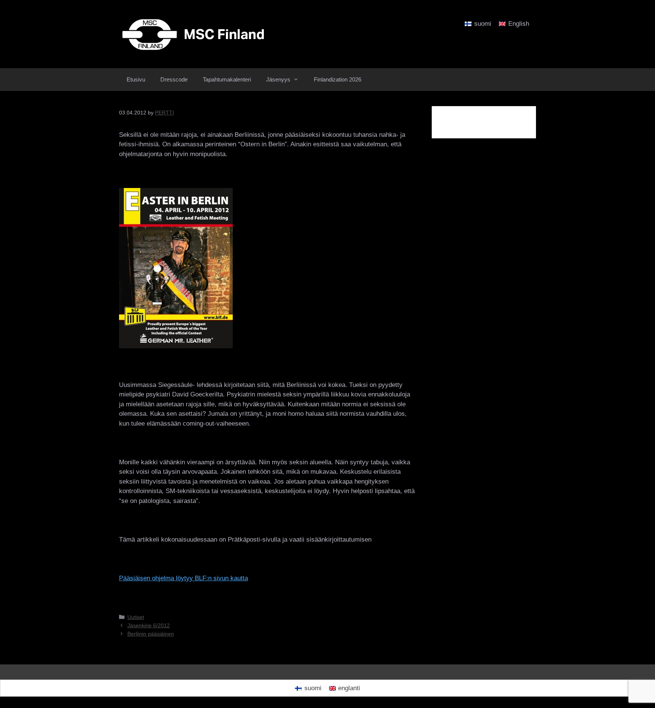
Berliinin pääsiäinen (150, 634)
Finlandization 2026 (337, 79)
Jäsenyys (278, 79)
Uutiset (135, 617)
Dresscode (174, 79)
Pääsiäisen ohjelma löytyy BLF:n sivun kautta (183, 578)
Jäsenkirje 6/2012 (148, 625)
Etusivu (136, 79)
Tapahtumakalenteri (227, 79)
